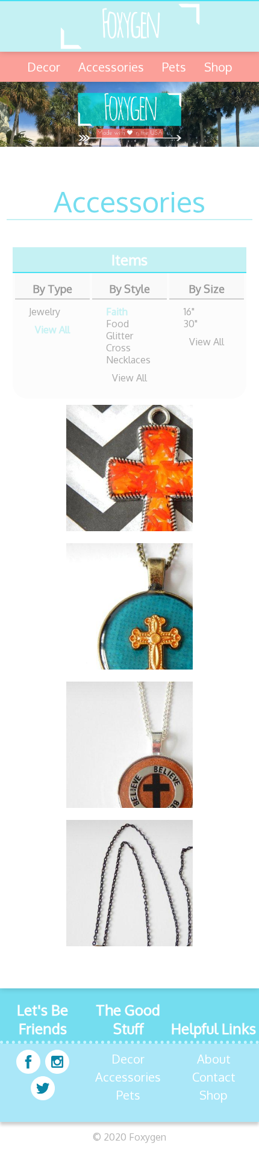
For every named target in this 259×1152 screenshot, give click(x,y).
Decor (43, 67)
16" (189, 312)
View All (52, 330)
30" (191, 324)
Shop (218, 67)
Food (117, 324)
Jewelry (44, 312)
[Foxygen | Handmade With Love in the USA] (129, 26)
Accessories (111, 67)
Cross (118, 348)
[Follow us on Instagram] (57, 1063)
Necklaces (128, 360)
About (214, 1059)
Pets (174, 67)
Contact (214, 1077)
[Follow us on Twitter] (43, 1089)
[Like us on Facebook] (28, 1063)
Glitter (119, 336)
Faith (117, 312)
